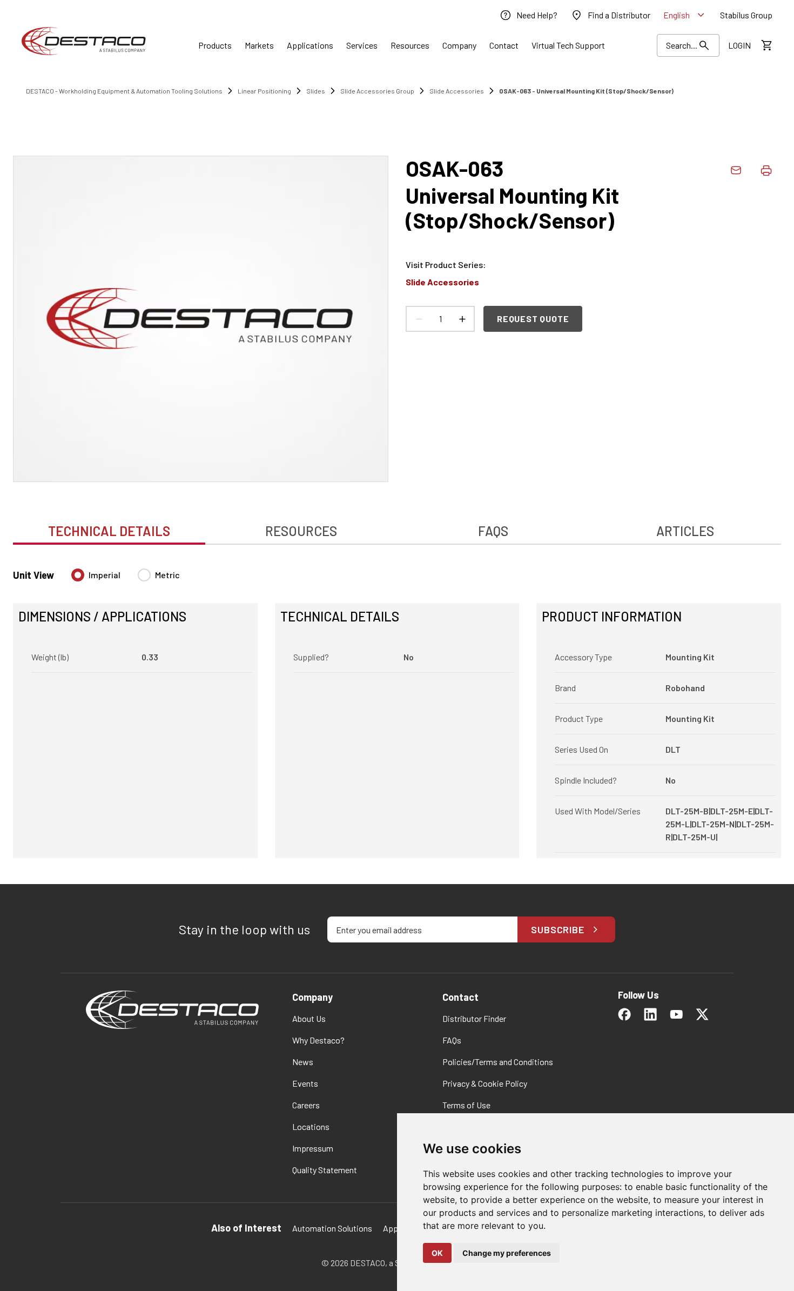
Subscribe (557, 929)
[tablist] (397, 525)
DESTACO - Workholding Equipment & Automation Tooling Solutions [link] (124, 91)
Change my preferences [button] (506, 1252)
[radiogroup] (125, 579)
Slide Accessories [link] (456, 91)
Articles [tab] (685, 531)
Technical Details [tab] (109, 531)
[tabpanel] (397, 707)
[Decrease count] (419, 319)
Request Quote (533, 318)
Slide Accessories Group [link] (377, 91)
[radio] (77, 574)
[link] (528, 15)
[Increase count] (462, 319)
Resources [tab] (301, 531)
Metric (167, 575)
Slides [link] (315, 91)
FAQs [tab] (493, 531)
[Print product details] (766, 170)
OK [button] (437, 1252)
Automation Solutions (332, 1228)
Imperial (104, 575)
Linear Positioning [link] (264, 91)
